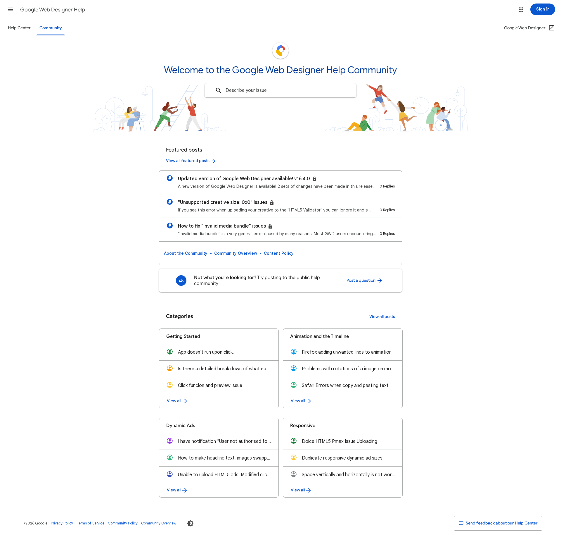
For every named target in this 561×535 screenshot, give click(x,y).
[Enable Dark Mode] (190, 523)
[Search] (219, 90)
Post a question (361, 280)
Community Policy (123, 523)
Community (50, 27)
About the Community (185, 253)
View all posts (382, 316)
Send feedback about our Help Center (501, 523)
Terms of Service (90, 523)
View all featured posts (187, 160)
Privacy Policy (62, 523)
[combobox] (280, 90)
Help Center (19, 27)
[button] (11, 9)
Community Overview (235, 253)
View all (174, 400)
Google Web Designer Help (52, 9)
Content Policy (279, 253)
